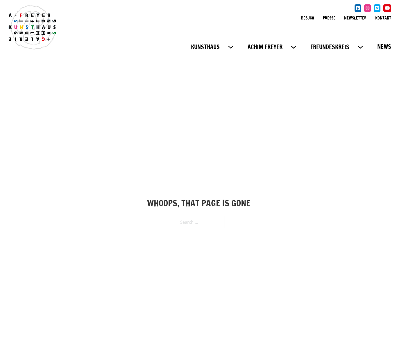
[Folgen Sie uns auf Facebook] (358, 8)
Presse (329, 18)
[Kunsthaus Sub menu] (231, 47)
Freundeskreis (329, 47)
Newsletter (355, 18)
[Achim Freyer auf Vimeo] (377, 8)
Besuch (307, 18)
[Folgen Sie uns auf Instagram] (367, 8)
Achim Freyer (265, 47)
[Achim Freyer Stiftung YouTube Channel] (387, 8)
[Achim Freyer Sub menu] (293, 47)
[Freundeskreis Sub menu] (360, 47)
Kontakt (383, 18)
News (384, 46)
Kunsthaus (205, 47)
